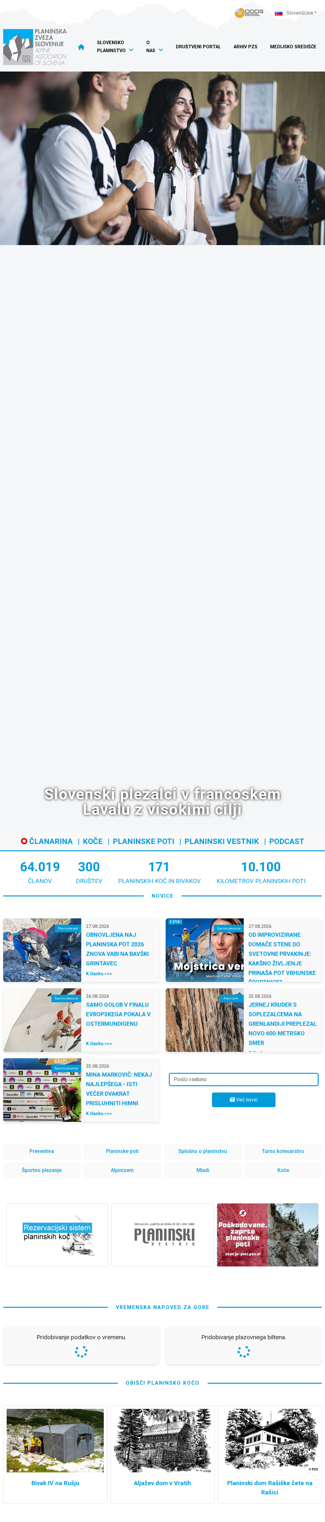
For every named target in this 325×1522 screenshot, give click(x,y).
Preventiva (42, 1151)
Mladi (202, 1170)
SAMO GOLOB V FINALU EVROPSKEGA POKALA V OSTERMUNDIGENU (118, 1014)
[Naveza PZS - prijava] (249, 13)
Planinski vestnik (221, 841)
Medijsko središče (293, 47)
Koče (93, 841)
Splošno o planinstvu (202, 1151)
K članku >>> (99, 973)
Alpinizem (122, 1170)
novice (163, 896)
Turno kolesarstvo (283, 1151)
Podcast (286, 841)
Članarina (50, 841)
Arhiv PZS (245, 47)
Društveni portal (198, 47)
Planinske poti (143, 841)
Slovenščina (299, 13)
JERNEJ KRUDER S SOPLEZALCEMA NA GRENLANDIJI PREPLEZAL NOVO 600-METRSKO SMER (283, 1023)
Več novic (246, 1100)
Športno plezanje (42, 1170)
